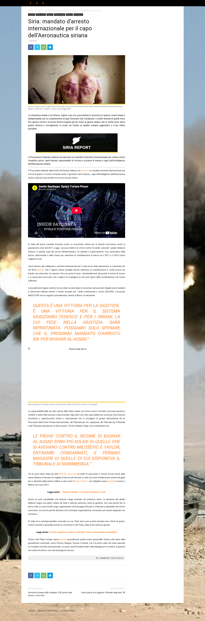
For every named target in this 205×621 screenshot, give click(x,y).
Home (30, 10)
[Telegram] (50, 47)
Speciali (69, 15)
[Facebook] (30, 3)
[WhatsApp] (43, 47)
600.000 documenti (68, 473)
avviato (63, 539)
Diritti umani (41, 15)
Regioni (49, 15)
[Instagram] (36, 3)
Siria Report (78, 15)
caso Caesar (81, 481)
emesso (84, 170)
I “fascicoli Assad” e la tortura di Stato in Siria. (83, 491)
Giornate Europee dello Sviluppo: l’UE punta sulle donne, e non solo (50, 594)
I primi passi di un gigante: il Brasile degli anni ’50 (103, 592)
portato (111, 481)
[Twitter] (43, 3)
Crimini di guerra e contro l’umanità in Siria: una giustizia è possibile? (83, 532)
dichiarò (40, 269)
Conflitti (38, 10)
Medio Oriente (59, 15)
